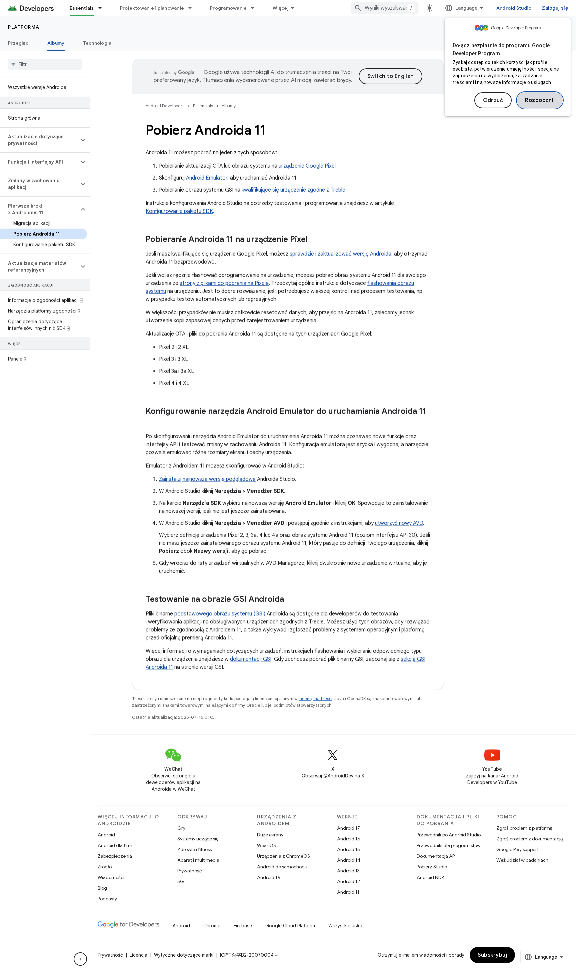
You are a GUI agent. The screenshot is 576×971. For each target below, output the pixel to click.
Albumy (56, 43)
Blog (102, 888)
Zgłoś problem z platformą (524, 828)
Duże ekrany (270, 835)
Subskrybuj (492, 955)
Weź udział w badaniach (522, 860)
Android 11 (348, 892)
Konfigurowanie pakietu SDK (179, 211)
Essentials (82, 8)
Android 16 (348, 839)
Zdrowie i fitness (194, 849)
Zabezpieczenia (115, 856)
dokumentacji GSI (250, 659)
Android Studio (514, 8)
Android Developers (165, 106)
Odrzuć (493, 100)
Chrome (211, 926)
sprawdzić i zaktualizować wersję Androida (340, 254)
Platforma (24, 27)
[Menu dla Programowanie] (256, 8)
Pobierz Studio (432, 867)
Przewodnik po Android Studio (449, 835)
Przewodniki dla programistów (449, 845)
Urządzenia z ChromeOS (283, 856)
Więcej (281, 8)
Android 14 (348, 860)
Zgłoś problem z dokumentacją (529, 839)
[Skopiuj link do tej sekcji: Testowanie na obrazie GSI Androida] (290, 600)
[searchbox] (45, 64)
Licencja (138, 955)
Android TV (269, 877)
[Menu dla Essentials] (103, 8)
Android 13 (348, 871)
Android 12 (348, 881)
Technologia (97, 43)
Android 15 (348, 849)
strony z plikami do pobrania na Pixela (224, 283)
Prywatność (189, 871)
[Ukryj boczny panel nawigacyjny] (80, 959)
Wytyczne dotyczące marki (183, 955)
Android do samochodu (282, 867)
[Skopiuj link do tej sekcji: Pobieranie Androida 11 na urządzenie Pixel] (314, 240)
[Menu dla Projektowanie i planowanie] (193, 8)
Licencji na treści (315, 698)
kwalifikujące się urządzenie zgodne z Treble (293, 190)
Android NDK (430, 877)
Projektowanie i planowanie (152, 8)
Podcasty (107, 899)
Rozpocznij (540, 100)
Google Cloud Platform (290, 926)
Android (106, 835)
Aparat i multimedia (198, 860)
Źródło (105, 867)
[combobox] (384, 8)
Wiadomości (111, 877)
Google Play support (517, 849)
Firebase (243, 926)
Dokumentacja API (436, 856)
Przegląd (18, 43)
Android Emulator (206, 178)
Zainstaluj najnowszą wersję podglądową (207, 479)
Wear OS (266, 845)
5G (180, 881)
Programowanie (228, 8)
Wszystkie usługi (346, 926)
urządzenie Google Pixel (307, 166)
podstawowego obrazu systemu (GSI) (219, 613)
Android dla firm (115, 845)
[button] (39, 140)
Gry (181, 828)
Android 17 (348, 828)
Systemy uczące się (198, 839)
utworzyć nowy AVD (399, 523)
